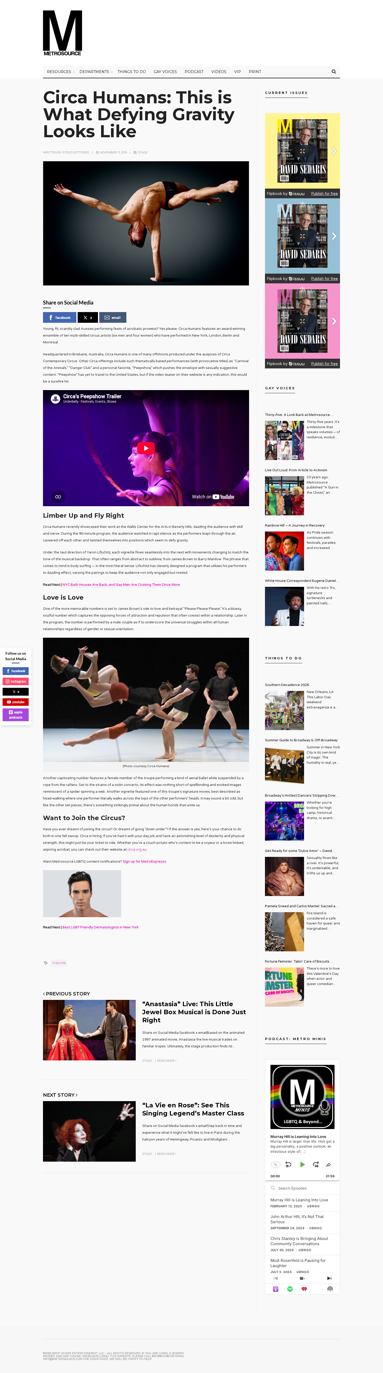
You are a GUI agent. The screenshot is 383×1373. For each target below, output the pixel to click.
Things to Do (132, 71)
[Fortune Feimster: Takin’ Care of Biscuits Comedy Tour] (284, 987)
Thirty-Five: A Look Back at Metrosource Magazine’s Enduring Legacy (297, 415)
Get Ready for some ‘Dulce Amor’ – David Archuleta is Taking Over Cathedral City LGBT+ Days (302, 851)
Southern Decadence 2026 (287, 685)
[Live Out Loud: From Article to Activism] (284, 495)
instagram (18, 681)
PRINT (255, 71)
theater (59, 963)
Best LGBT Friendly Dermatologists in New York (101, 927)
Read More (166, 1060)
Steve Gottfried (76, 152)
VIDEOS (218, 71)
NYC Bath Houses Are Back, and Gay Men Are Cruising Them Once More (121, 585)
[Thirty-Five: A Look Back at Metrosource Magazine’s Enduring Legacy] (284, 440)
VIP (237, 71)
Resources (59, 71)
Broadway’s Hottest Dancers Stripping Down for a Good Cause (301, 796)
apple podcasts (16, 714)
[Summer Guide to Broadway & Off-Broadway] (284, 765)
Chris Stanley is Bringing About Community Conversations (299, 1241)
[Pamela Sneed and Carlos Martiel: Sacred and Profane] (284, 931)
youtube (18, 702)
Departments (94, 71)
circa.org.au (136, 849)
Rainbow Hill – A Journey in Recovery (295, 525)
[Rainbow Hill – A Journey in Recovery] (284, 551)
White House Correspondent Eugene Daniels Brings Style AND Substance (301, 581)
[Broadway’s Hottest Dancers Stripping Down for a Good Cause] (284, 821)
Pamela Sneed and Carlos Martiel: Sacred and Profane (302, 907)
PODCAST (194, 71)
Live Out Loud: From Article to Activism (296, 470)
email (116, 317)
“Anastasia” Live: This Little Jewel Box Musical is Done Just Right (194, 1012)
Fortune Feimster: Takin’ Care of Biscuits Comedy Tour (297, 962)
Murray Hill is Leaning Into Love (299, 1199)
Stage (142, 152)
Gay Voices (165, 71)
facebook (63, 317)
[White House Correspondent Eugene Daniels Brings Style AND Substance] (284, 606)
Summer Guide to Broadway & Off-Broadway (301, 740)
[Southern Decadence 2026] (284, 710)
